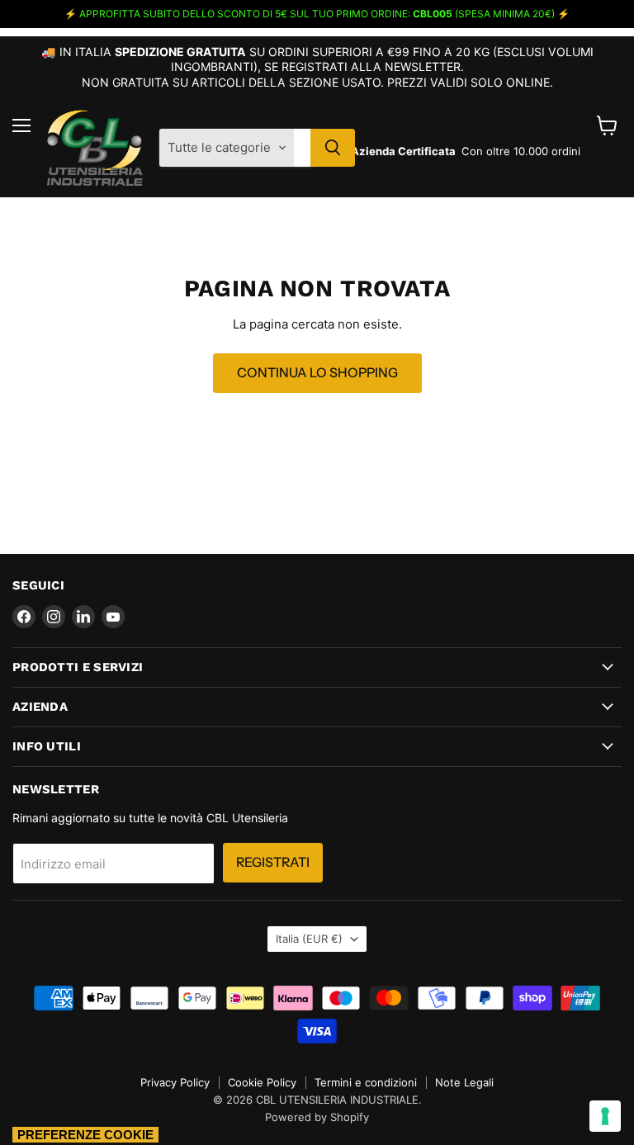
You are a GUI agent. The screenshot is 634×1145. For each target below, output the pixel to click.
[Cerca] (332, 148)
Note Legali (464, 1082)
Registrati (273, 862)
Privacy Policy (175, 1082)
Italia (309, 938)
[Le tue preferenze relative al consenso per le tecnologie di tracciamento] (605, 1116)
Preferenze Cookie (85, 1135)
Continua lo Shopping (317, 373)
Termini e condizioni (366, 1082)
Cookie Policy (262, 1082)
